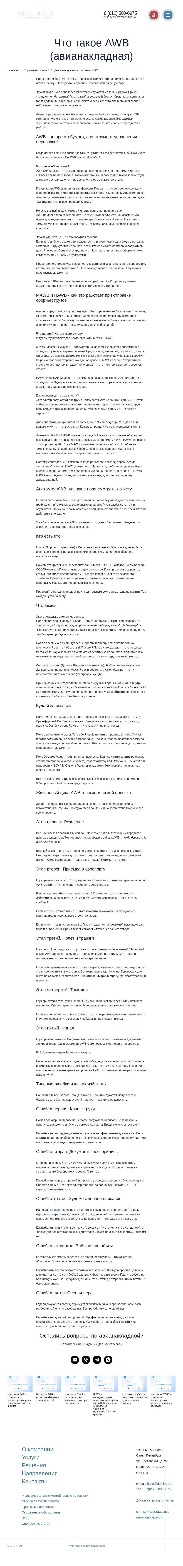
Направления (40, 1473)
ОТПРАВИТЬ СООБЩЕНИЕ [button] (152, 1511)
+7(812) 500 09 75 (157, 1489)
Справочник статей (36, 70)
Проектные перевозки (38, 1507)
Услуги (30, 1457)
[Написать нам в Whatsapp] (108, 1360)
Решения (34, 1465)
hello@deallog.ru (159, 1483)
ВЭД (25, 1518)
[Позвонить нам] (86, 1360)
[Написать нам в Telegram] (97, 1360)
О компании (37, 1449)
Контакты (34, 1481)
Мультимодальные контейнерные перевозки (55, 1495)
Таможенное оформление (41, 1512)
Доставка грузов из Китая (155, 1500)
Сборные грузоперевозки (41, 1501)
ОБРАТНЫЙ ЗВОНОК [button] (149, 1517)
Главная (13, 70)
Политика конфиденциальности (86, 1545)
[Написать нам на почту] (75, 1360)
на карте (142, 1472)
